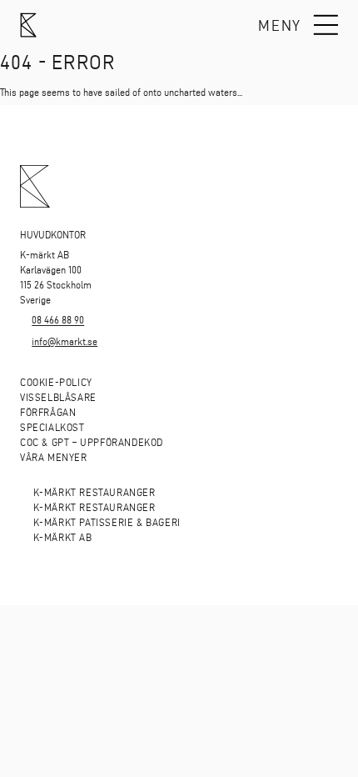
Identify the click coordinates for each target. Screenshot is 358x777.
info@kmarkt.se (64, 341)
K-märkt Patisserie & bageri (107, 522)
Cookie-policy (56, 382)
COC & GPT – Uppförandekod (91, 442)
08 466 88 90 (58, 320)
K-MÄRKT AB (62, 537)
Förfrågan (48, 412)
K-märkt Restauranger (94, 492)
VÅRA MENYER (53, 457)
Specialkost (52, 427)
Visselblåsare (58, 397)
